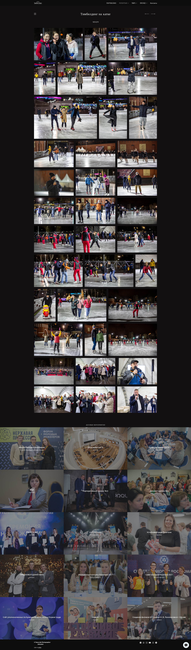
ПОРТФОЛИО (111, 3)
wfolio (39, 647)
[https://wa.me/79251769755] (143, 643)
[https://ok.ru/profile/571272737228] (153, 643)
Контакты (153, 3)
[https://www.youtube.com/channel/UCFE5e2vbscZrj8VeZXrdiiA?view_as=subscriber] (150, 643)
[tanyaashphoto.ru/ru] (38, 3)
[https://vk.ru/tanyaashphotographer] (140, 643)
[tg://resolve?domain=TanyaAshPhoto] (156, 643)
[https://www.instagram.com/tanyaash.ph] (146, 643)
